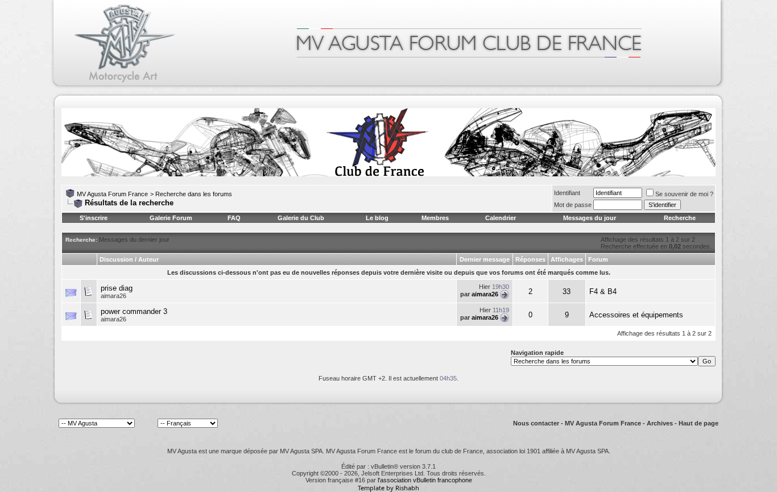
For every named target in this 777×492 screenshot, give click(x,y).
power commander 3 (134, 311)
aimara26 (113, 295)
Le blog (377, 217)
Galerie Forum (171, 217)
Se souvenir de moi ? (684, 194)
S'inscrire (94, 217)
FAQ (234, 217)
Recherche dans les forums (193, 194)
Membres (435, 217)
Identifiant (567, 192)
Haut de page (698, 423)
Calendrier (500, 217)
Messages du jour (589, 217)
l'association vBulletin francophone (425, 480)
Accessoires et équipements (636, 315)
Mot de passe (573, 204)
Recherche (680, 217)
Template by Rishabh (388, 487)
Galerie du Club (301, 217)
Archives (660, 423)
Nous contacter (536, 423)
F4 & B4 (603, 291)
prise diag (117, 288)
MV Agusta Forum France (112, 194)
